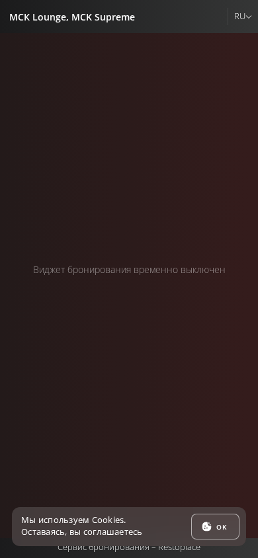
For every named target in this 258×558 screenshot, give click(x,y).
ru (239, 16)
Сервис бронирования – (129, 547)
